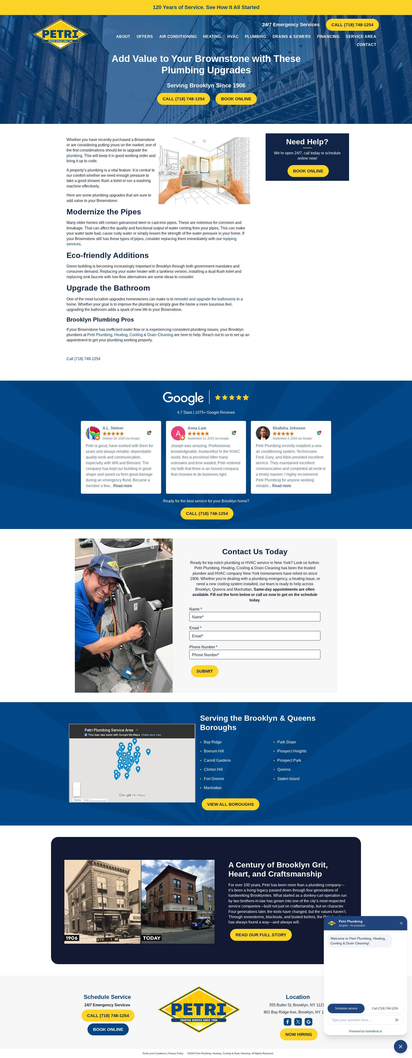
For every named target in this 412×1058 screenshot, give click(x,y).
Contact (366, 45)
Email (195, 628)
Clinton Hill (213, 769)
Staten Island (288, 779)
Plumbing (255, 37)
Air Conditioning (178, 37)
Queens (284, 769)
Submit (204, 671)
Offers (145, 37)
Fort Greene (214, 779)
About (123, 37)
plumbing (74, 156)
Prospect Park (289, 760)
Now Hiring (298, 1034)
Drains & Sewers (292, 37)
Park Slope (286, 742)
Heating (212, 37)
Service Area (361, 37)
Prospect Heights (291, 751)
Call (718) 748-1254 (352, 24)
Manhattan (213, 788)
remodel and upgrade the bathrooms (205, 299)
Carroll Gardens (217, 760)
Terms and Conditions (154, 1053)
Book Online (236, 98)
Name (195, 609)
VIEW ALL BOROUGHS (230, 804)
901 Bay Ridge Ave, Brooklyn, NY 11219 (298, 1012)
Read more (122, 486)
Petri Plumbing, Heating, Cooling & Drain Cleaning (130, 335)
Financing (328, 37)
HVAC (233, 37)
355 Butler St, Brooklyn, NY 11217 (298, 1005)
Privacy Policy (175, 1053)
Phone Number (203, 647)
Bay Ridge (213, 742)
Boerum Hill (214, 751)
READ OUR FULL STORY (261, 934)
